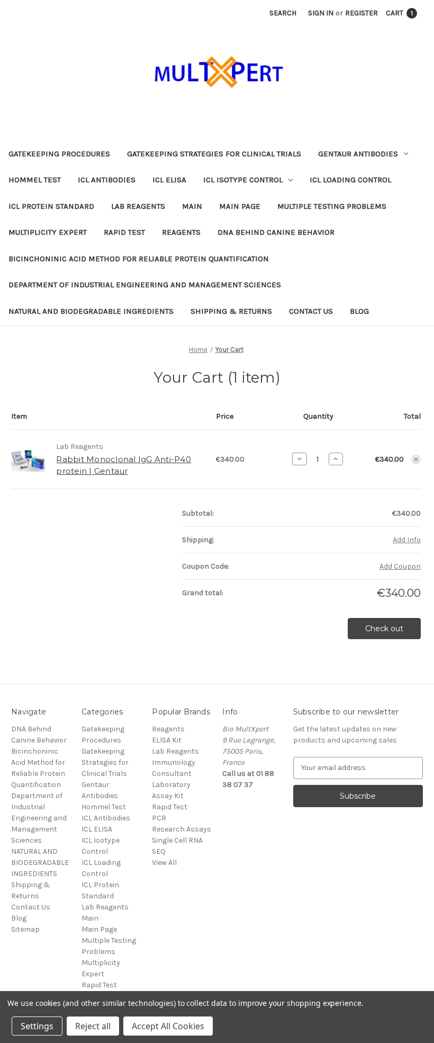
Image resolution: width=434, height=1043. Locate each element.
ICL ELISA (169, 179)
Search (282, 12)
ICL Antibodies (106, 179)
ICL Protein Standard (51, 206)
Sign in (320, 12)
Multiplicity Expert (47, 232)
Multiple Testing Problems (331, 206)
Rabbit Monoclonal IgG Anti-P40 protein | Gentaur (123, 465)
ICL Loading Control (350, 179)
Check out (384, 628)
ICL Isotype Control (243, 179)
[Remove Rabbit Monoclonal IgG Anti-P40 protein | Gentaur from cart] (416, 459)
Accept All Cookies (168, 1026)
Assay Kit (168, 795)
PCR (159, 818)
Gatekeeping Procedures (59, 153)
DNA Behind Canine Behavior (276, 232)
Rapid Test (124, 232)
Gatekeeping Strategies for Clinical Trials (214, 153)
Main (192, 206)
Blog (359, 311)
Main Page (239, 206)
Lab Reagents (138, 206)
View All (164, 862)
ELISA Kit (167, 740)
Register (361, 12)
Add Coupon (400, 566)
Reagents (181, 232)
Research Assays (181, 829)
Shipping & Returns (231, 311)
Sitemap (25, 929)
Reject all (93, 1026)
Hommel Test (34, 179)
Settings (37, 1026)
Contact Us (311, 311)
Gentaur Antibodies (358, 153)
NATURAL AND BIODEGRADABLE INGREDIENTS (91, 311)
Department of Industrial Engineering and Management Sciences (144, 284)
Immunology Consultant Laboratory (173, 773)
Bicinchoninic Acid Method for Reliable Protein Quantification (138, 258)
